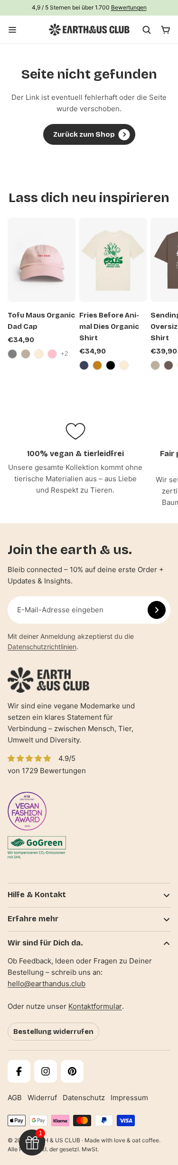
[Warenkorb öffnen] (165, 29)
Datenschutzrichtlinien (42, 647)
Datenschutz (84, 1097)
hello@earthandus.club (46, 983)
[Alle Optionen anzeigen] (65, 354)
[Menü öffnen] (12, 29)
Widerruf (42, 1097)
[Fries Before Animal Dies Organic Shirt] (113, 260)
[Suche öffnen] (146, 29)
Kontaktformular (95, 1006)
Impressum (129, 1097)
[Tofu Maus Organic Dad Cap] (41, 260)
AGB (15, 1097)
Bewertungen (129, 7)
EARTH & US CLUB (54, 1140)
